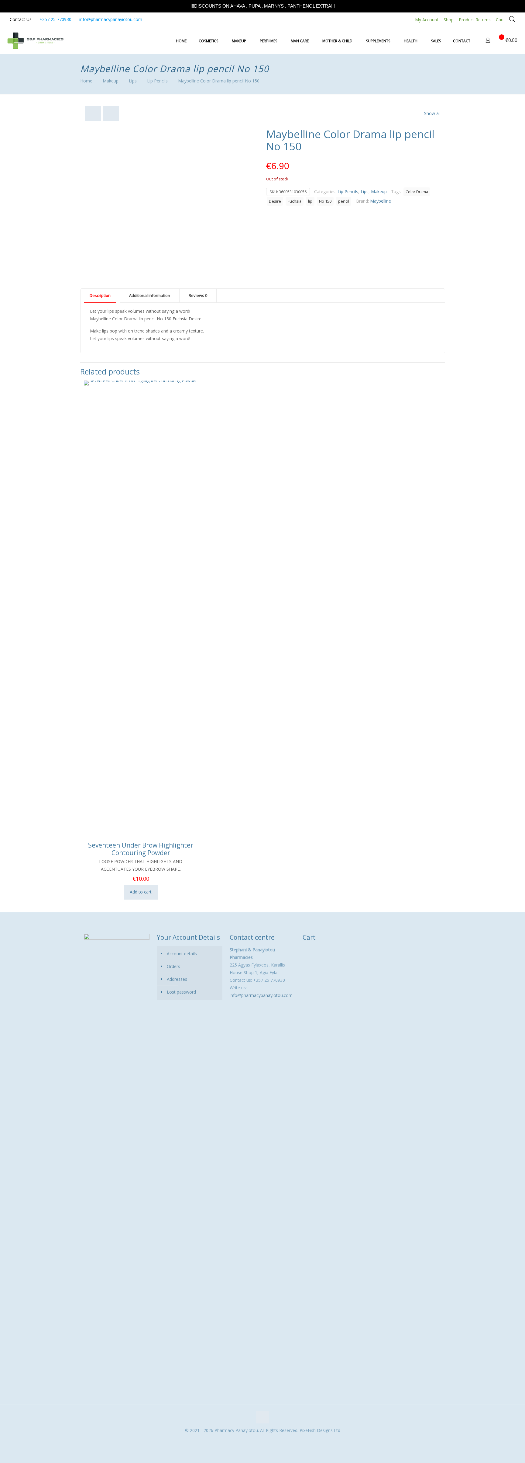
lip (310, 201)
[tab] (100, 295)
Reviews (198, 295)
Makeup (110, 81)
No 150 (325, 201)
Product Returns (475, 20)
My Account (426, 20)
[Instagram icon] (265, 1441)
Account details (182, 953)
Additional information (149, 295)
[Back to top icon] (262, 1417)
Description (100, 295)
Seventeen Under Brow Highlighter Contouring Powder (140, 849)
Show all (432, 113)
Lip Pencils (157, 81)
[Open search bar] (512, 19)
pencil (343, 201)
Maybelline (380, 201)
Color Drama (417, 191)
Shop (449, 20)
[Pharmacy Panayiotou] (35, 40)
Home (86, 81)
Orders (173, 966)
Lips (133, 81)
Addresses (177, 979)
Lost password (181, 992)
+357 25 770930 (55, 19)
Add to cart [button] (141, 892)
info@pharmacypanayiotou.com (110, 19)
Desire (275, 201)
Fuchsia (294, 201)
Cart (500, 20)
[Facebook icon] (259, 1441)
